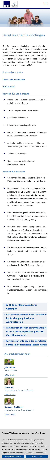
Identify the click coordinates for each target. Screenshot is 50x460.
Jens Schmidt (9, 367)
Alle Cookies (37, 457)
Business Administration (13, 72)
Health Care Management (14, 79)
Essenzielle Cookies (13, 457)
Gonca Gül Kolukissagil (13, 407)
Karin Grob (8, 387)
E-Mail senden (10, 375)
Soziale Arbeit (9, 86)
